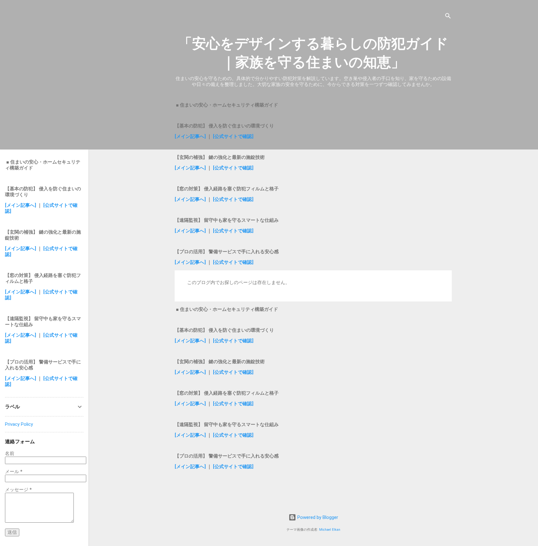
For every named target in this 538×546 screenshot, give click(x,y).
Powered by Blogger (317, 517)
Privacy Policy (19, 424)
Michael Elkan (329, 530)
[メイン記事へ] (190, 136)
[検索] (448, 16)
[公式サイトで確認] (233, 136)
